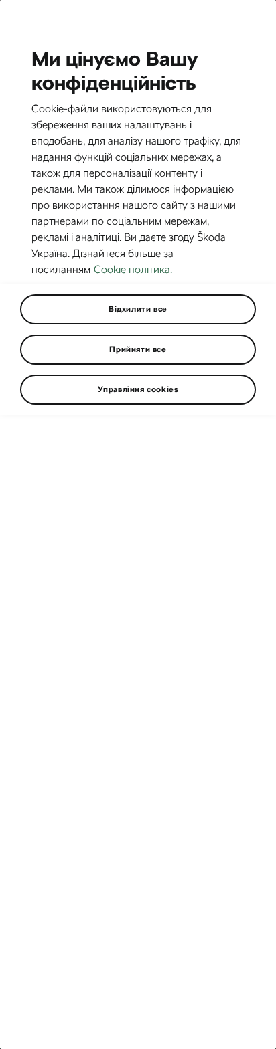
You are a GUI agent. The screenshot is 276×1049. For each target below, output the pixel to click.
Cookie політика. (133, 269)
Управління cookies (138, 389)
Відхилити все (138, 309)
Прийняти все (137, 349)
